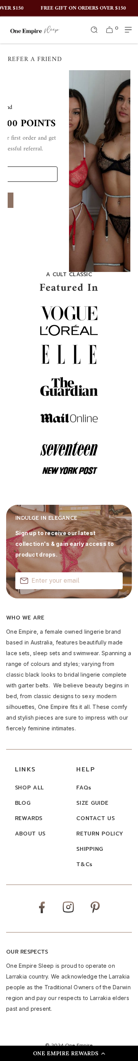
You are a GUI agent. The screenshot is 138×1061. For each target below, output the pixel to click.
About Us (30, 834)
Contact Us (95, 818)
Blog (23, 803)
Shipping (89, 849)
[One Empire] (34, 30)
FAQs (84, 788)
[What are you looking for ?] (94, 30)
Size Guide (92, 803)
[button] (69, 1053)
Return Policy (99, 834)
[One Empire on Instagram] (68, 912)
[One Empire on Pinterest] (95, 913)
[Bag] (109, 30)
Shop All (29, 788)
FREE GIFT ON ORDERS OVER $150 (80, 8)
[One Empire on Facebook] (41, 913)
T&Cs (84, 864)
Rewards (29, 818)
